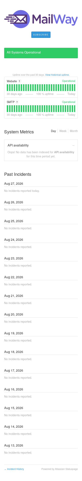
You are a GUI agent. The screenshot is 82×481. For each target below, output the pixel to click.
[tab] (7, 87)
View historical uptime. (57, 74)
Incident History (14, 468)
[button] (41, 35)
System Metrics (19, 131)
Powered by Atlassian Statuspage (59, 468)
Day (53, 131)
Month (74, 131)
